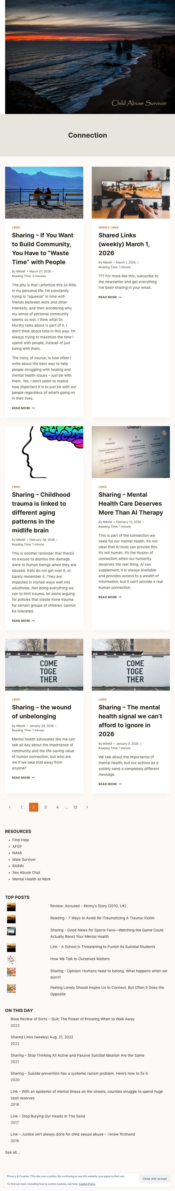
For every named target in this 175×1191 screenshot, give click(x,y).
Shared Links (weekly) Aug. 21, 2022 (42, 1037)
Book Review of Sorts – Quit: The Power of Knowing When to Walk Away (72, 1019)
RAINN (18, 866)
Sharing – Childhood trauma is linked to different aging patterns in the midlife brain (41, 512)
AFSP (17, 846)
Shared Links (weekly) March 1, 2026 (124, 244)
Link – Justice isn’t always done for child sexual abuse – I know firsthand (73, 1134)
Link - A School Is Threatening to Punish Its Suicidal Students (102, 947)
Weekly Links (109, 227)
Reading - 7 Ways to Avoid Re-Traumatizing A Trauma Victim (102, 918)
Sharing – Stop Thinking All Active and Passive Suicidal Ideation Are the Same (77, 1055)
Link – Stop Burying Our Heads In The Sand (48, 1116)
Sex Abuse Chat (26, 872)
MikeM (20, 271)
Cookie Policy (87, 1183)
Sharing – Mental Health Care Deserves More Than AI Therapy (131, 503)
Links (16, 227)
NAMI (17, 853)
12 (75, 807)
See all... (12, 1152)
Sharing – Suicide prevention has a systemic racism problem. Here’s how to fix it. (80, 1073)
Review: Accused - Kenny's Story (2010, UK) (88, 906)
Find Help (20, 840)
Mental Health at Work (31, 879)
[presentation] (44, 193)
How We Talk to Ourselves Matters (80, 959)
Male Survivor (24, 859)
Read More (23, 408)
